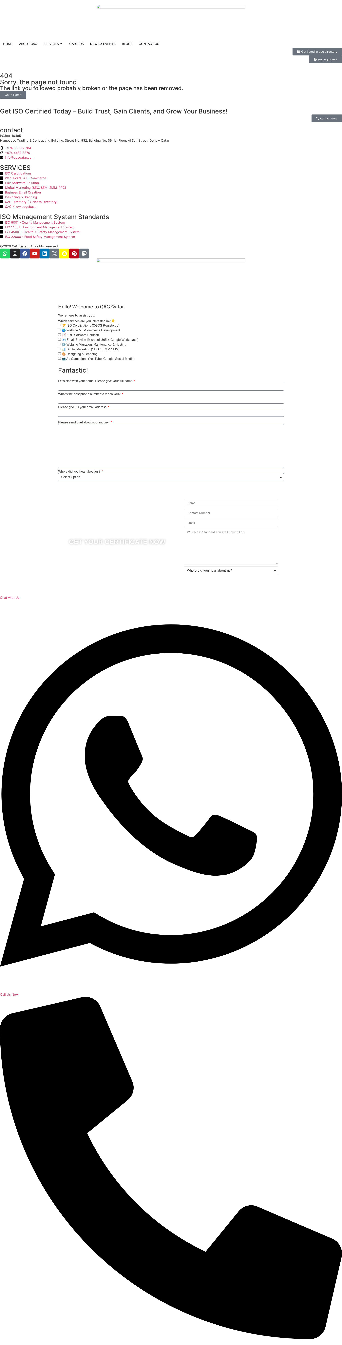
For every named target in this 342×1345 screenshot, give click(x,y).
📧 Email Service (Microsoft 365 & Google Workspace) (100, 339)
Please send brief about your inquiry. (84, 422)
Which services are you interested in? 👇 (86, 321)
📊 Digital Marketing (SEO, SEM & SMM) (90, 349)
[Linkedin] (44, 253)
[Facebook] (25, 253)
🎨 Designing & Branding (80, 354)
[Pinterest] (74, 253)
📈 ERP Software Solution (80, 335)
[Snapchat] (64, 253)
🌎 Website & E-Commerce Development (91, 330)
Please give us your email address (82, 407)
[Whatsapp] (5, 253)
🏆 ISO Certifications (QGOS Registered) (90, 325)
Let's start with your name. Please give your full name (95, 381)
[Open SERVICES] (61, 43)
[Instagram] (15, 253)
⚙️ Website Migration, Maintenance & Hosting (94, 344)
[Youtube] (35, 253)
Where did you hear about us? (79, 471)
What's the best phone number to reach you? (89, 394)
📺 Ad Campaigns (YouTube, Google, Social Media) (98, 358)
